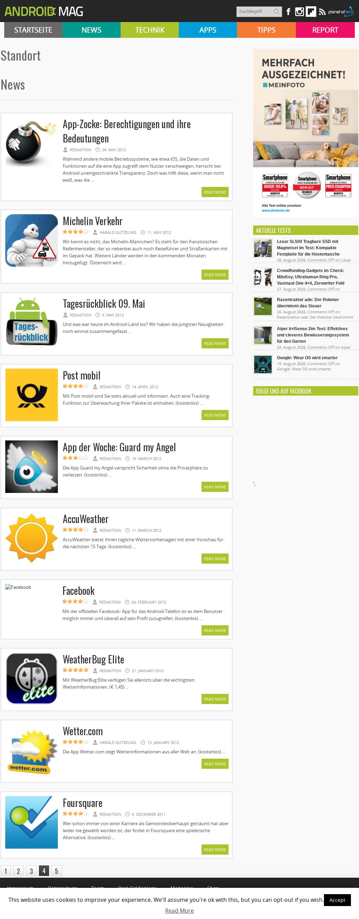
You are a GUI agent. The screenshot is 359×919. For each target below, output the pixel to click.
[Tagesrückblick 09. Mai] (32, 348)
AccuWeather (86, 518)
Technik (149, 30)
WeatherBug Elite (93, 659)
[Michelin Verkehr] (32, 266)
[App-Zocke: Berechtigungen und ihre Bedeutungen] (32, 169)
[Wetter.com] (32, 776)
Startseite (33, 30)
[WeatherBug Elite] (32, 704)
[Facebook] (18, 587)
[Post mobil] (32, 420)
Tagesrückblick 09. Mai (104, 303)
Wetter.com (83, 731)
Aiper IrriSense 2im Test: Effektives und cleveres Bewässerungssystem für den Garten (313, 335)
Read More (215, 192)
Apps (207, 30)
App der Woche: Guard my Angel (119, 447)
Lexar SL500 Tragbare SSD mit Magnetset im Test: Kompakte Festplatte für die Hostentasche (308, 248)
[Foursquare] (32, 847)
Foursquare (82, 802)
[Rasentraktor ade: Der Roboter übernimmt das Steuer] (263, 314)
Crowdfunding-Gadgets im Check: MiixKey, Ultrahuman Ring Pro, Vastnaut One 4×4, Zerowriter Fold (310, 277)
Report (325, 30)
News (91, 30)
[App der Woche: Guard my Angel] (32, 492)
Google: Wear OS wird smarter (307, 357)
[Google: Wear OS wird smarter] (263, 372)
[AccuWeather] (32, 564)
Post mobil (82, 375)
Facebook (78, 590)
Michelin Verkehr (93, 221)
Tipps (266, 30)
